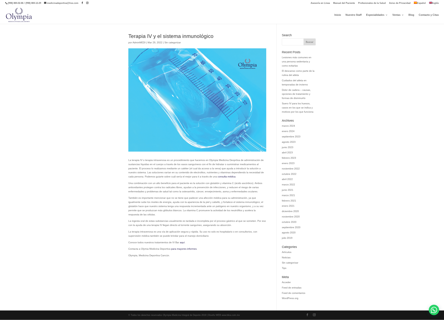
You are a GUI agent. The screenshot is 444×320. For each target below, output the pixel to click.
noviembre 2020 (291, 216)
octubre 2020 (289, 222)
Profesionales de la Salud (372, 3)
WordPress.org (290, 298)
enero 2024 (288, 131)
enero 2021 (288, 205)
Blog (411, 15)
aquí (182, 242)
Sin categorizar (172, 42)
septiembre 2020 (291, 227)
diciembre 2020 (290, 211)
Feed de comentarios (293, 293)
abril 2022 (287, 179)
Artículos (286, 252)
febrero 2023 (289, 157)
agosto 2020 (289, 232)
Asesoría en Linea (320, 3)
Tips (284, 268)
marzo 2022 (288, 184)
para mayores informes (184, 248)
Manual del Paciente (344, 3)
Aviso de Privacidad (400, 3)
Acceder (286, 282)
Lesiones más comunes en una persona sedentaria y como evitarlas (296, 61)
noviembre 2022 (291, 168)
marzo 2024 (288, 125)
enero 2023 (288, 163)
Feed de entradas (291, 287)
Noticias (286, 257)
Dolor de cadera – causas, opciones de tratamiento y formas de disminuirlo (296, 94)
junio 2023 (287, 147)
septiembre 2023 (291, 136)
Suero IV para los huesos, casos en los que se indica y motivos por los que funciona (297, 107)
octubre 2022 (289, 174)
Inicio (337, 15)
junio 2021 (287, 190)
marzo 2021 (288, 195)
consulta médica (227, 176)
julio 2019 (287, 237)
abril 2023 (287, 152)
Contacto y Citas (429, 15)
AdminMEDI (139, 42)
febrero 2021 (289, 200)
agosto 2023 (289, 142)
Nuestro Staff (353, 15)
